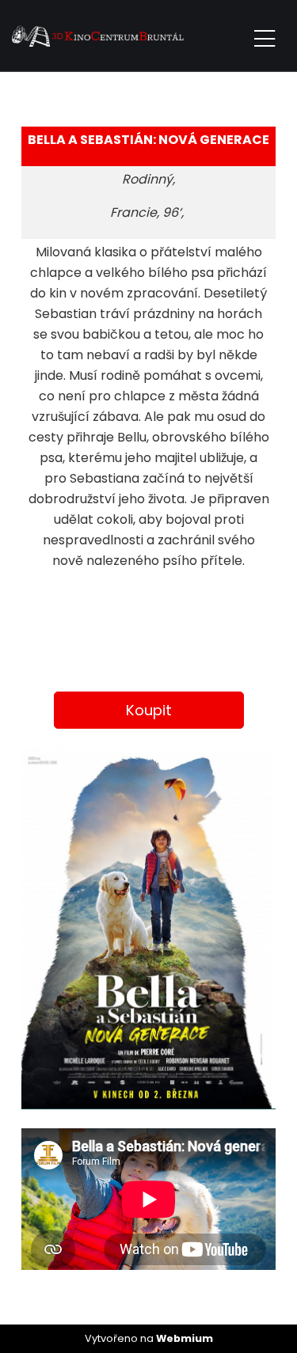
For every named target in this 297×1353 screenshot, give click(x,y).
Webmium (184, 1338)
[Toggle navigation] (264, 36)
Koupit (149, 710)
